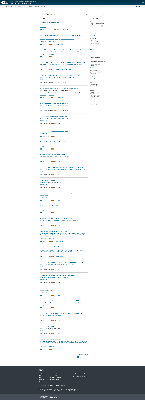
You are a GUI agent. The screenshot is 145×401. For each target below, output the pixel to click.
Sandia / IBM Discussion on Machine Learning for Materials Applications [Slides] (60, 49)
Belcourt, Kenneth (52, 169)
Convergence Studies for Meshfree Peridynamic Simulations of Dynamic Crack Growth (62, 75)
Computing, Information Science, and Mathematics (25, 1)
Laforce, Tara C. (66, 156)
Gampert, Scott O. (44, 344)
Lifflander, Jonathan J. (81, 92)
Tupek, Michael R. (80, 64)
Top (141, 399)
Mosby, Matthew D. (82, 341)
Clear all (97, 18)
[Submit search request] (103, 14)
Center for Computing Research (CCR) (21, 3)
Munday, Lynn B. (71, 169)
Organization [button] (18, 6)
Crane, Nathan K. (52, 233)
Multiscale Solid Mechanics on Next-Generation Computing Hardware (58, 275)
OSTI (65, 29)
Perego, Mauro (55, 39)
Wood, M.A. (50, 51)
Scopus (63, 97)
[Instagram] (134, 6)
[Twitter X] (142, 6)
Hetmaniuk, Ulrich (72, 92)
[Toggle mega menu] (143, 2)
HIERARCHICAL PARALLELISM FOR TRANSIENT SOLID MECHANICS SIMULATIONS (59, 88)
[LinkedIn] (140, 6)
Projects (25, 6)
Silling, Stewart (66, 64)
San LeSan (59, 169)
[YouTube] (136, 6)
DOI (61, 29)
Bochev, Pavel (49, 39)
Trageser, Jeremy (62, 39)
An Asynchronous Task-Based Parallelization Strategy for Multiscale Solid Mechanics (61, 300)
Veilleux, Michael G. (44, 236)
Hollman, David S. (65, 302)
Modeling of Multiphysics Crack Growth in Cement (52, 154)
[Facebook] (132, 6)
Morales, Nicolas (58, 105)
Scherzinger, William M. (61, 236)
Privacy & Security (88, 373)
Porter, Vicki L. (57, 234)
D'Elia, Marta (42, 39)
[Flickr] (138, 6)
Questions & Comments (78, 373)
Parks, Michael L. (70, 118)
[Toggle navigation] (2, 6)
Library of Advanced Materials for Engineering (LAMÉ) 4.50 (55, 231)
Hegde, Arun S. (64, 264)
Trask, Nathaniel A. (79, 51)
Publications (36, 6)
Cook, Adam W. (71, 264)
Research (11, 1)
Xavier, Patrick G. (52, 236)
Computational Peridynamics (47, 180)
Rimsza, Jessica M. (50, 156)
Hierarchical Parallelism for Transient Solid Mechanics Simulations (57, 103)
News (5, 6)
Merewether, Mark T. (44, 233)
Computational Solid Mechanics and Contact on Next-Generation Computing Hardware (62, 167)
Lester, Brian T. (64, 169)
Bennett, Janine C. (57, 302)
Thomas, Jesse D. (72, 234)
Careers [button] (43, 6)
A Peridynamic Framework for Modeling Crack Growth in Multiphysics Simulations (61, 193)
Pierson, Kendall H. (49, 234)
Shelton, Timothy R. (64, 234)
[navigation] (74, 19)
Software (30, 6)
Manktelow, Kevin (59, 251)
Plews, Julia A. (65, 92)
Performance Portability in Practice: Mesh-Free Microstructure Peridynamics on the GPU (62, 129)
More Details (43, 27)
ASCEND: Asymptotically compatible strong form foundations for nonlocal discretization (62, 62)
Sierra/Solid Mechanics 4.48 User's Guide (50, 339)
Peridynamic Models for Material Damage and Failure (53, 205)
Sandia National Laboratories (44, 388)
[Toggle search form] (139, 2)
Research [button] (10, 6)
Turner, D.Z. (63, 118)
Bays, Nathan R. (58, 92)
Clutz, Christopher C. (68, 251)
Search (48, 6)
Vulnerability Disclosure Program (81, 396)
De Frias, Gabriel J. (67, 233)
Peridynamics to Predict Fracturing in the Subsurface (53, 116)
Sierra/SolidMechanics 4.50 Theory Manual (51, 246)
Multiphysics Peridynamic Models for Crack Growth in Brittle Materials (58, 218)
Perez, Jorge (78, 169)
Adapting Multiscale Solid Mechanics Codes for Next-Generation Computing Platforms (62, 313)
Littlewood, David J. (44, 24)
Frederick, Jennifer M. (60, 220)
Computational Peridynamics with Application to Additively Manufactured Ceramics (61, 262)
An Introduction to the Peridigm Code (49, 22)
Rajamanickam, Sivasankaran (69, 51)
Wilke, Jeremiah (82, 302)
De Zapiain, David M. (58, 51)
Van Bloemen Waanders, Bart (46, 118)
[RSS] (144, 6)
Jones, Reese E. (51, 92)
